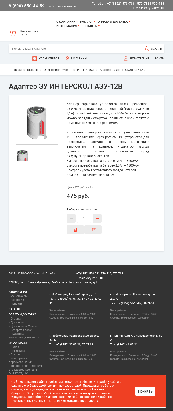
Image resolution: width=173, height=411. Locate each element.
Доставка (17, 322)
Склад (15, 347)
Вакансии (17, 299)
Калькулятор (49, 58)
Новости (16, 303)
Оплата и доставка (113, 21)
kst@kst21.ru (94, 278)
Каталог (86, 21)
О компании (65, 21)
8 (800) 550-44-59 (27, 5)
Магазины (79, 58)
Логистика (18, 350)
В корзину (93, 229)
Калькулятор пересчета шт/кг (20, 360)
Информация (66, 26)
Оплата (16, 318)
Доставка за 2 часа (24, 326)
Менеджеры (19, 296)
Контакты (89, 26)
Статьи (15, 354)
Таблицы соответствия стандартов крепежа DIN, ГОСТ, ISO (25, 369)
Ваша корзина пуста (29, 33)
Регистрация (139, 58)
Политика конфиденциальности (24, 335)
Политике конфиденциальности (75, 400)
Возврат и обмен (22, 330)
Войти (159, 58)
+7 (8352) (120, 3)
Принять (145, 391)
